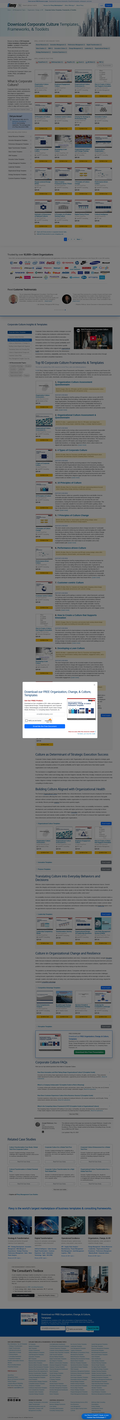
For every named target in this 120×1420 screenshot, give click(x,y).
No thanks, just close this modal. (87, 733)
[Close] (94, 685)
